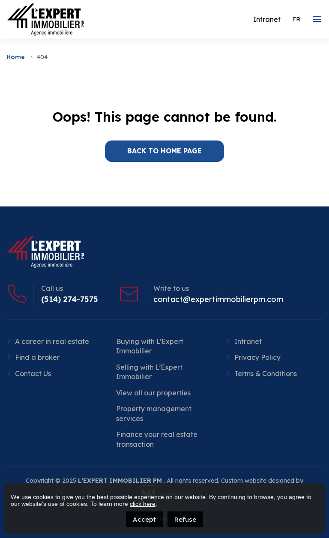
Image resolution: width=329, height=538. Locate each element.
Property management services (153, 413)
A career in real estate (52, 341)
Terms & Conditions (265, 373)
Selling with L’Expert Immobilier (149, 372)
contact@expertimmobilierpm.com (218, 299)
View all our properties (153, 393)
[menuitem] (296, 19)
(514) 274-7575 (69, 299)
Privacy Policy (257, 357)
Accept (144, 519)
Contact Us (33, 373)
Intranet (248, 341)
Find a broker (37, 357)
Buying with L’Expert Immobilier (149, 346)
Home (15, 57)
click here (143, 503)
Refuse (185, 519)
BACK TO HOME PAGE (164, 150)
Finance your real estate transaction (156, 439)
